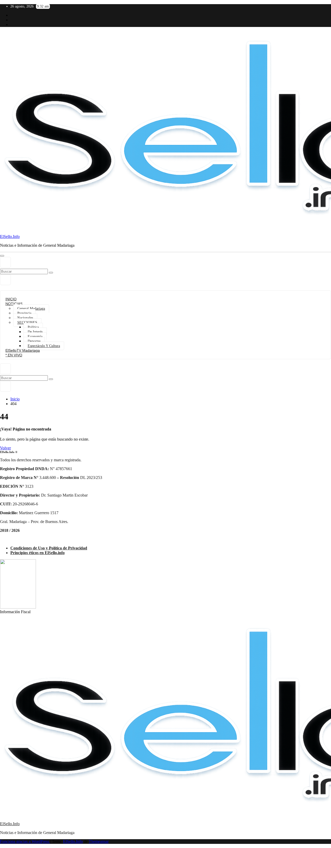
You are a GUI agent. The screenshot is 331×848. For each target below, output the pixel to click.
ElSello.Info (10, 236)
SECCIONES (27, 322)
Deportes (34, 341)
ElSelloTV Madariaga (22, 350)
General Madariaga (31, 308)
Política (33, 327)
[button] (5, 262)
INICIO (11, 299)
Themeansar (99, 841)
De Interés (35, 332)
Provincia (24, 313)
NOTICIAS (13, 304)
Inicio (15, 399)
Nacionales (25, 318)
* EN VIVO (13, 355)
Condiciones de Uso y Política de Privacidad (48, 548)
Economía (35, 336)
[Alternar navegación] (2, 256)
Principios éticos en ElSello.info (37, 552)
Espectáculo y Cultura (44, 346)
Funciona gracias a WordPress (25, 841)
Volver (5, 448)
